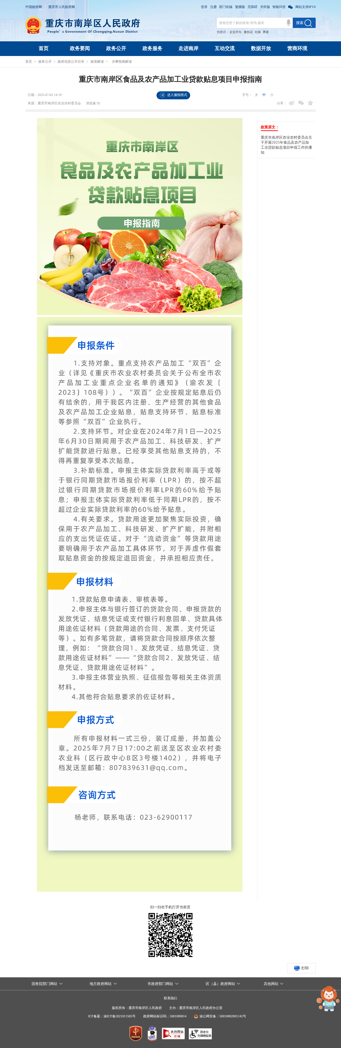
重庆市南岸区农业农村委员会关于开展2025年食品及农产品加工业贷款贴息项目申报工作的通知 (286, 144)
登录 (204, 7)
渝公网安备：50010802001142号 (222, 1016)
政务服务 (153, 48)
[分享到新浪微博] (292, 103)
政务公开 (116, 48)
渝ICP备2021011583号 (120, 1016)
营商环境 (297, 48)
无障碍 (252, 7)
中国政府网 (33, 7)
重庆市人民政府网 (61, 7)
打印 (305, 968)
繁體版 (240, 7)
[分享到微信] (301, 103)
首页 (44, 48)
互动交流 (225, 48)
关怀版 (265, 7)
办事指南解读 (122, 61)
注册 (213, 7)
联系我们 (170, 998)
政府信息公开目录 (71, 61)
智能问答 (279, 7)
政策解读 (97, 61)
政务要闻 (80, 48)
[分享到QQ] (310, 103)
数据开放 (261, 48)
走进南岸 (188, 48)
